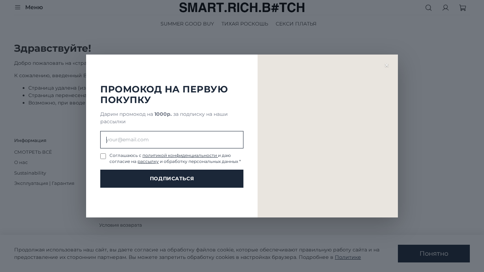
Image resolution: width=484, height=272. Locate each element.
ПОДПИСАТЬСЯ (172, 178)
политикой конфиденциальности (180, 155)
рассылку (148, 161)
